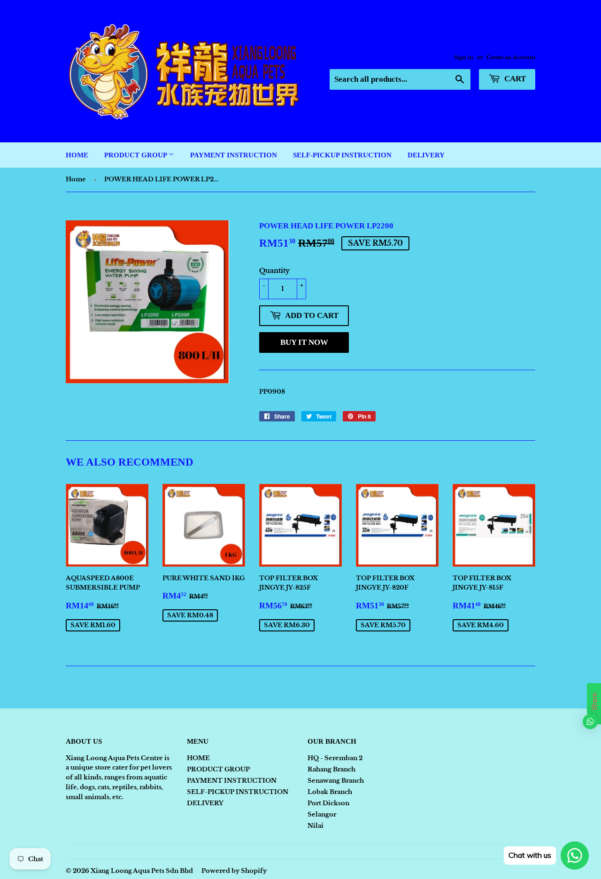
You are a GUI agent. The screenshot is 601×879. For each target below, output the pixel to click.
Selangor (322, 814)
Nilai (316, 826)
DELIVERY (426, 155)
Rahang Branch (331, 769)
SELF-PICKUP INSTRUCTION (342, 155)
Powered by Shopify (234, 871)
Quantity (274, 270)
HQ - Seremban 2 (335, 758)
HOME (77, 155)
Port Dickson (328, 803)
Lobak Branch (330, 792)
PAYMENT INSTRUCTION (233, 155)
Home (76, 179)
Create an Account (510, 57)
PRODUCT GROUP (136, 155)
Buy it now (304, 342)
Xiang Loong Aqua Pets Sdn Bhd (142, 871)
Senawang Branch (336, 781)
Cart (514, 78)
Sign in (463, 57)
